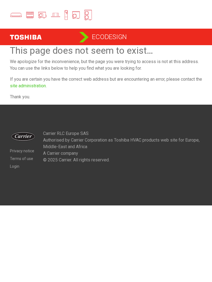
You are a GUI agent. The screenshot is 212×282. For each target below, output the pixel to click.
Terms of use (21, 158)
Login (14, 166)
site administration (28, 85)
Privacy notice (22, 151)
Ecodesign (109, 37)
